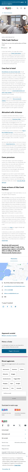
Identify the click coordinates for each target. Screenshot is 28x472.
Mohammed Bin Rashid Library (11, 252)
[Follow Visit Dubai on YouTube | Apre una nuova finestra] (25, 425)
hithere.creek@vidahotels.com (11, 293)
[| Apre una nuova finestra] (8, 425)
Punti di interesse (8, 13)
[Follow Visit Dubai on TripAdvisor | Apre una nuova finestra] (14, 425)
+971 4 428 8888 (8, 290)
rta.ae (11, 227)
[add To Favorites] (24, 18)
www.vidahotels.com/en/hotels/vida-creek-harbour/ (15, 286)
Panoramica (14, 259)
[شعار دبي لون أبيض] (6, 421)
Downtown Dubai (16, 119)
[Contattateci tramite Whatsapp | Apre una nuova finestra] (3, 306)
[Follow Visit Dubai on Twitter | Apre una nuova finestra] (20, 425)
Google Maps (5, 241)
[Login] (24, 8)
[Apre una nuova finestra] (7, 306)
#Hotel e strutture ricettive (9, 336)
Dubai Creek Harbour (16, 53)
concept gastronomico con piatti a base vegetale (13, 91)
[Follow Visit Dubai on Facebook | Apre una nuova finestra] (3, 425)
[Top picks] (21, 8)
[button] (6, 469)
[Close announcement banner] (25, 2)
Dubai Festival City (10, 144)
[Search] (17, 8)
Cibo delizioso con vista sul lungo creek (11, 72)
